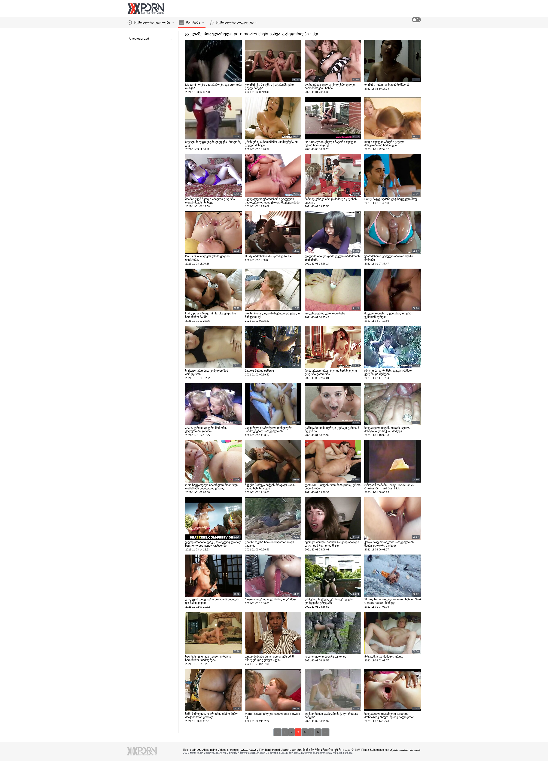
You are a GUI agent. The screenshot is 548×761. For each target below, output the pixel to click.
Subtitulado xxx (379, 749)
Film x (365, 749)
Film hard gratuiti (269, 749)
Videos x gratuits (228, 749)
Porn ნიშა (193, 22)
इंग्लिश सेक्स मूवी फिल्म (332, 749)
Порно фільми (192, 749)
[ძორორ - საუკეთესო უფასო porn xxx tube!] (145, 8)
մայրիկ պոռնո (291, 749)
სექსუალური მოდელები (235, 22)
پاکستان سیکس (249, 749)
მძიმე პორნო (311, 749)
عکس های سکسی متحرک (405, 749)
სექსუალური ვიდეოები (152, 22)
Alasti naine (209, 749)
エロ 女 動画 (352, 749)
